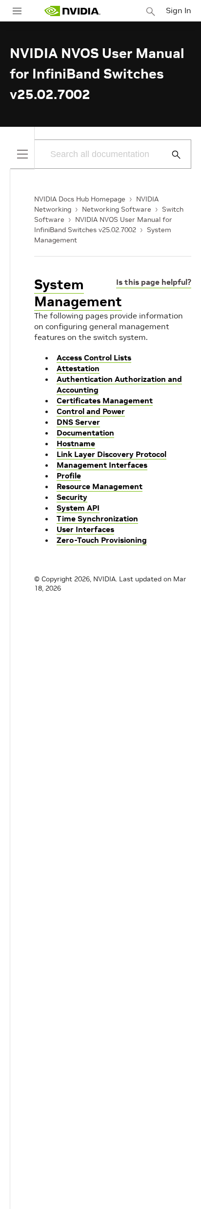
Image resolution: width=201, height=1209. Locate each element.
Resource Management (99, 486)
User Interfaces (85, 529)
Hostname (76, 443)
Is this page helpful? (153, 282)
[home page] (72, 11)
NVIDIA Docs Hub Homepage (79, 199)
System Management (78, 293)
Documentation (85, 432)
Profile (69, 475)
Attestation (78, 368)
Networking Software (116, 209)
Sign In (178, 10)
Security (72, 497)
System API (78, 508)
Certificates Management (105, 400)
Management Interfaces (102, 465)
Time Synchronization (97, 518)
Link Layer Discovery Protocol (111, 454)
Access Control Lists (94, 357)
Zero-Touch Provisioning (102, 540)
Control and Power (91, 411)
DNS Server (78, 422)
